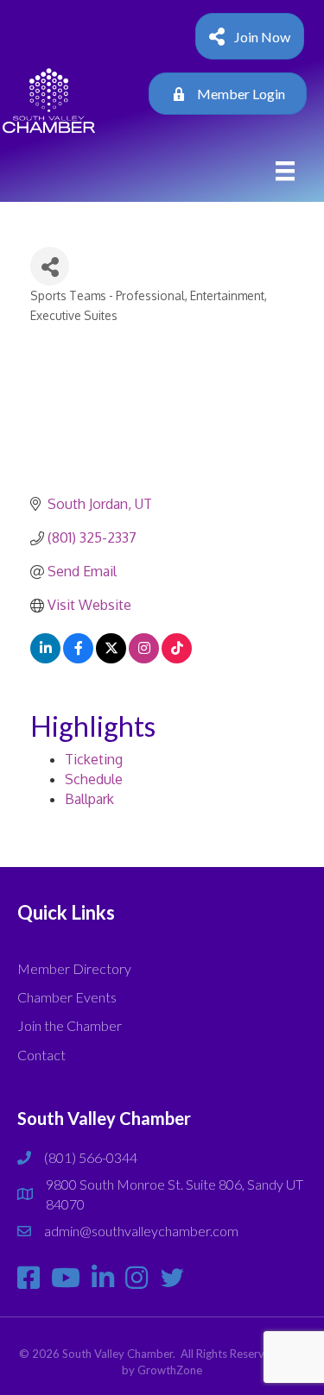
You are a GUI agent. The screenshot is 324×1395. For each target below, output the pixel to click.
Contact (41, 1054)
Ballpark (89, 798)
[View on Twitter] (111, 658)
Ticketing (94, 759)
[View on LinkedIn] (45, 658)
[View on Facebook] (78, 658)
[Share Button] (49, 266)
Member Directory (74, 968)
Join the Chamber (69, 1025)
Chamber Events (67, 997)
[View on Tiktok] (177, 658)
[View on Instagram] (144, 658)
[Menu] (285, 171)
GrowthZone (169, 1370)
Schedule (94, 779)
